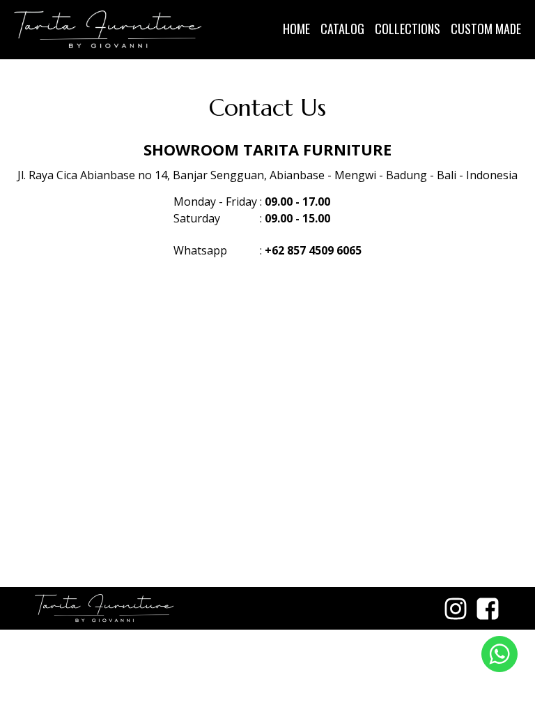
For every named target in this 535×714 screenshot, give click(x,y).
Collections (407, 29)
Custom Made (486, 29)
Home (296, 29)
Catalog (342, 29)
